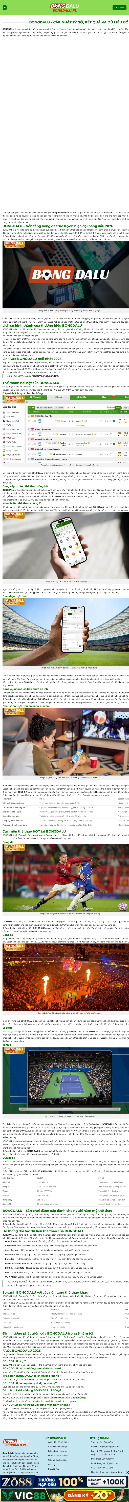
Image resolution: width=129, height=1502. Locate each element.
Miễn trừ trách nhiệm (58, 1455)
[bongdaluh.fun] (64, 7)
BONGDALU (8, 29)
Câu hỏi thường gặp (57, 1460)
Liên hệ (51, 1464)
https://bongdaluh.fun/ (45, 375)
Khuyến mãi (53, 1469)
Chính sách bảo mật (57, 1446)
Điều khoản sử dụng (57, 1451)
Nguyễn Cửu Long (104, 1467)
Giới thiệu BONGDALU (58, 1442)
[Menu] (5, 7)
